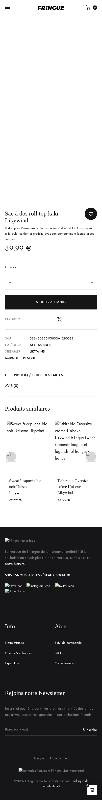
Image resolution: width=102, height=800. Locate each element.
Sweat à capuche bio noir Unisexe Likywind (25, 487)
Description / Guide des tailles (34, 375)
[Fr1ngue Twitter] (64, 586)
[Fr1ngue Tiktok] (15, 586)
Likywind (37, 351)
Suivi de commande (68, 643)
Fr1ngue (29, 358)
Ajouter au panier (51, 302)
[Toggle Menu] (7, 7)
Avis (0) (11, 385)
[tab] (51, 375)
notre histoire (15, 563)
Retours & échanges (18, 653)
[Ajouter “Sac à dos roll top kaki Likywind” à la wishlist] (91, 214)
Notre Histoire (14, 643)
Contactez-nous (65, 663)
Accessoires (40, 345)
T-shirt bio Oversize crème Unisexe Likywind (72, 487)
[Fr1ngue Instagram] (40, 586)
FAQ (58, 653)
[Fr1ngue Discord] (15, 591)
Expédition (12, 663)
